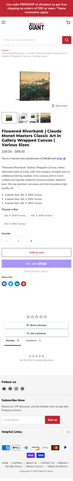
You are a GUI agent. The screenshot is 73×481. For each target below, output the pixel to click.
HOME (5, 463)
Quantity (6, 233)
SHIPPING (17, 463)
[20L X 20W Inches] (15, 219)
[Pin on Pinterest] (23, 283)
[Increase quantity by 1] (31, 241)
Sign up (52, 420)
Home (5, 50)
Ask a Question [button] (38, 333)
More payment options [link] (37, 271)
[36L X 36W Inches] (15, 228)
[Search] (66, 40)
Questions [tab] (31, 340)
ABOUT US (31, 463)
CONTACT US (47, 463)
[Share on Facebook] (4, 283)
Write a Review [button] (38, 325)
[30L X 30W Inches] (42, 219)
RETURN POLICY (13, 466)
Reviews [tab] (10, 340)
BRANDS (63, 463)
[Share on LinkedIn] (17, 283)
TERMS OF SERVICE (57, 466)
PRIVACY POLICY (34, 466)
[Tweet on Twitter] (10, 283)
